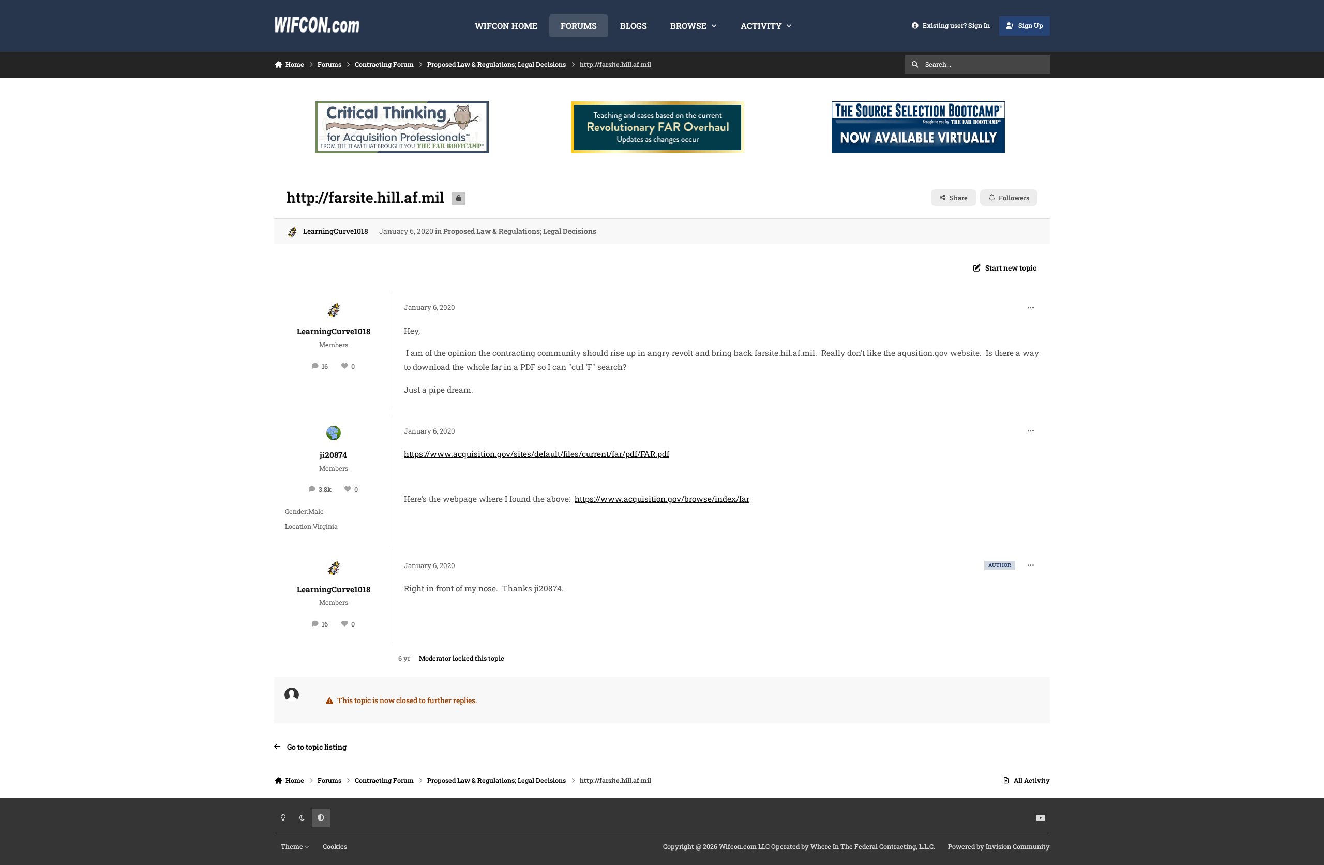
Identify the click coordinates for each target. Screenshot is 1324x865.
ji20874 (333, 455)
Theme (293, 846)
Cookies (335, 846)
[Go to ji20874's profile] (333, 433)
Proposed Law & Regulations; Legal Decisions (519, 231)
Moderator (435, 658)
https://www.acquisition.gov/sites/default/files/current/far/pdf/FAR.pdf (536, 454)
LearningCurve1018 (335, 231)
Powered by (999, 846)
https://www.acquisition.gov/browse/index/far (662, 499)
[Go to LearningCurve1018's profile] (292, 231)
